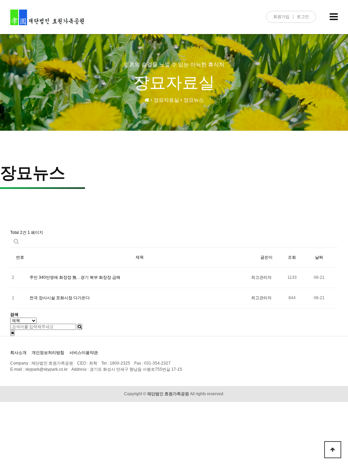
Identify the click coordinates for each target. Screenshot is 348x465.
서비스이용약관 (83, 352)
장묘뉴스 (194, 100)
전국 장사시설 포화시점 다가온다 (60, 297)
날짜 (319, 257)
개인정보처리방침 (48, 352)
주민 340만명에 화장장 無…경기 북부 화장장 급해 (75, 277)
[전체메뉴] (334, 17)
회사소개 (18, 352)
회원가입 (281, 16)
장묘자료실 (166, 100)
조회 (292, 257)
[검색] (79, 327)
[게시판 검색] (16, 241)
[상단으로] (332, 449)
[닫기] (12, 333)
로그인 (303, 16)
